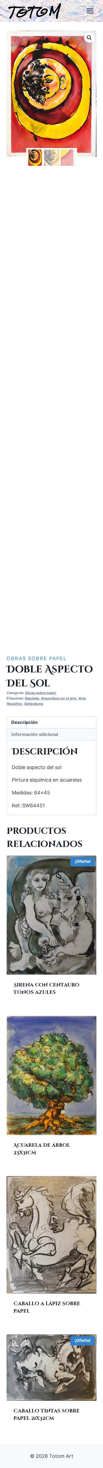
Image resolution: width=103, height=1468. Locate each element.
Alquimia (32, 698)
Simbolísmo (33, 704)
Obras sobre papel (37, 658)
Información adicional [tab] (34, 734)
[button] (89, 38)
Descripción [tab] (24, 722)
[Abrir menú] (89, 10)
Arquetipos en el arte (59, 698)
